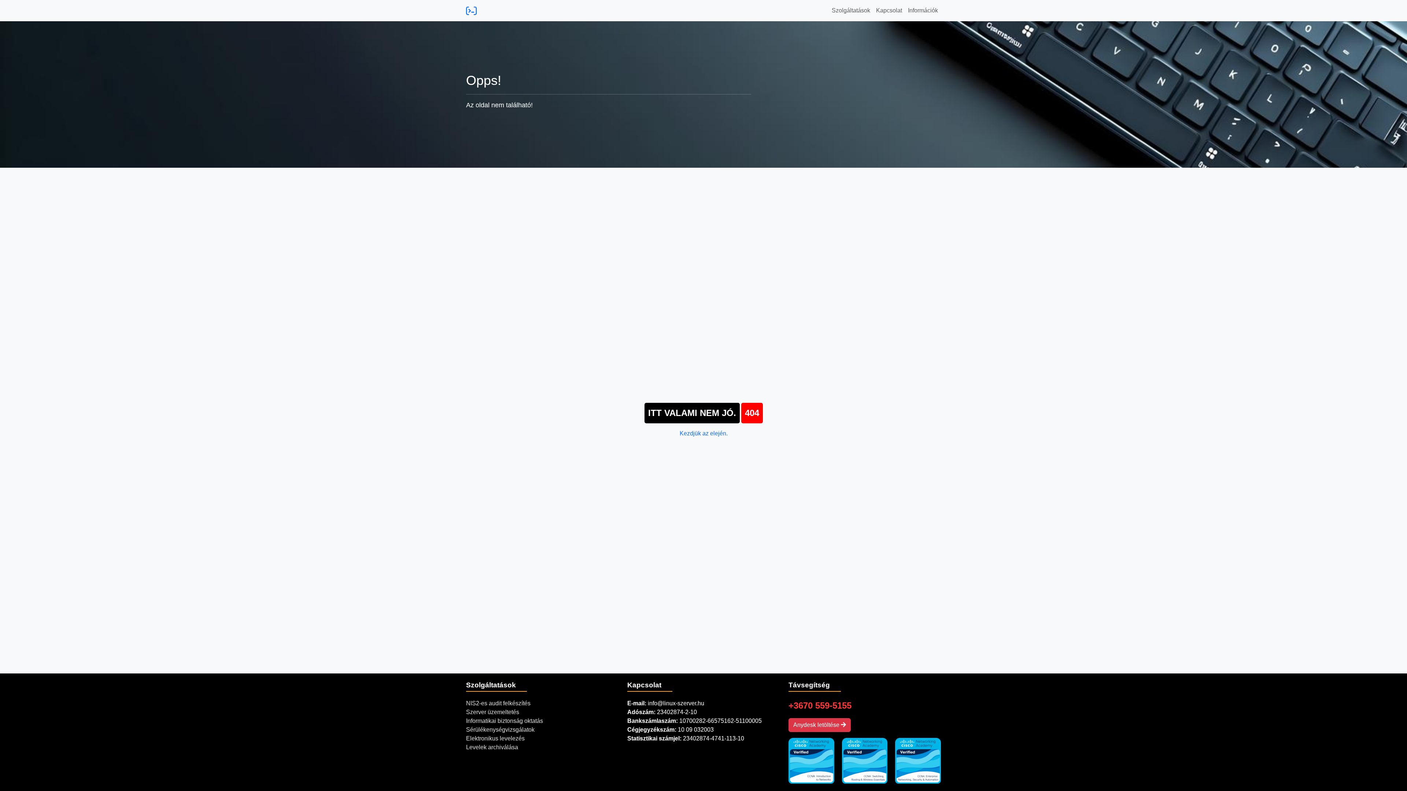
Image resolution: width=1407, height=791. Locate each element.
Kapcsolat (889, 10)
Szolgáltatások (851, 10)
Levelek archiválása (492, 747)
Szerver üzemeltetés (492, 712)
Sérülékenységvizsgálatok (500, 730)
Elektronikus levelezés (495, 738)
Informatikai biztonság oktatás (504, 721)
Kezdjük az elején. (704, 433)
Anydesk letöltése (817, 725)
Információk (923, 10)
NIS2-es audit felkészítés (498, 703)
